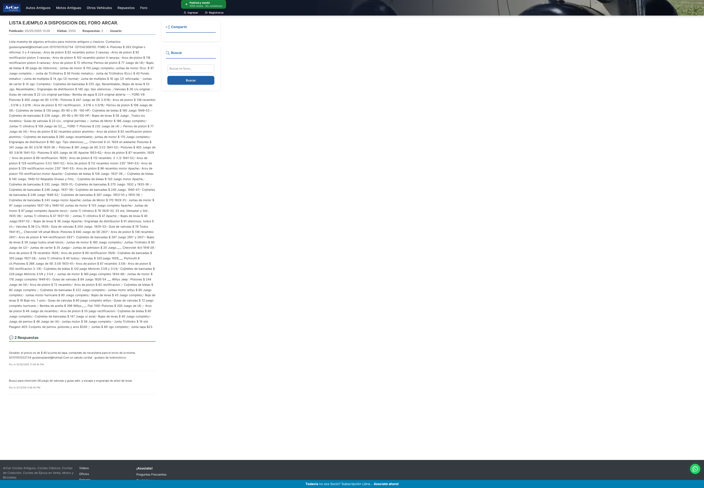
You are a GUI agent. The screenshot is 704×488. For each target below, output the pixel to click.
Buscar (191, 80)
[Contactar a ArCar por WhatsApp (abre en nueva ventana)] (695, 469)
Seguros (85, 480)
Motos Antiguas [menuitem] (68, 8)
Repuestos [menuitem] (126, 8)
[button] (191, 28)
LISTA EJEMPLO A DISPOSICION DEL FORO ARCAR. (63, 22)
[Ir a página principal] (12, 8)
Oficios (84, 474)
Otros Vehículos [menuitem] (99, 8)
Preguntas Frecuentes (151, 474)
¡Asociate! (144, 468)
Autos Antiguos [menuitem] (38, 8)
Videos (84, 468)
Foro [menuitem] (143, 8)
